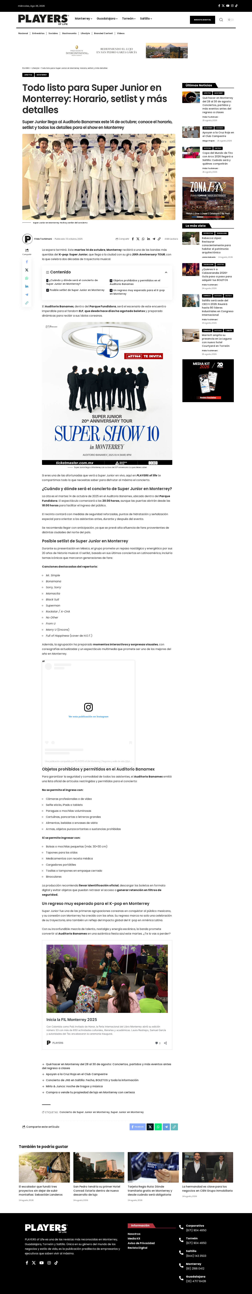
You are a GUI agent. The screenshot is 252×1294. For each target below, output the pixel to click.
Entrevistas (208, 233)
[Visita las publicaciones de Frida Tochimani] (27, 239)
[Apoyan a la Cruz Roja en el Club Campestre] (191, 132)
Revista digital (202, 19)
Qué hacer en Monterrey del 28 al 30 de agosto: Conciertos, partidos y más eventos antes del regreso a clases (106, 1066)
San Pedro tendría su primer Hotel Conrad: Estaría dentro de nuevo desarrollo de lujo (96, 1190)
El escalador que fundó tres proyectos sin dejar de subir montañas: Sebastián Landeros (41, 1190)
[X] (223, 5)
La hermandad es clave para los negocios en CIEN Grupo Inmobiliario (207, 1189)
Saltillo (218, 148)
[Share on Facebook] (132, 239)
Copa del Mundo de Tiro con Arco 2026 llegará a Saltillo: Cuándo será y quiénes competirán (217, 158)
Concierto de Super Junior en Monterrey (84, 1112)
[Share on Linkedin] (148, 239)
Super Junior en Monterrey (127, 1112)
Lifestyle (28, 75)
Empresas (207, 296)
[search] (221, 20)
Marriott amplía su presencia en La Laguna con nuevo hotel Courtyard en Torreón (217, 340)
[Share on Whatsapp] (143, 239)
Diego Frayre (208, 140)
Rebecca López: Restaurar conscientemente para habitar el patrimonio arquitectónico (216, 245)
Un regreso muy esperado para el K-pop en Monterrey (137, 292)
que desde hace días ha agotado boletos (115, 311)
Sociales (219, 128)
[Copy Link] (159, 239)
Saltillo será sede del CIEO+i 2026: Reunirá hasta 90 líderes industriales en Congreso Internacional (217, 308)
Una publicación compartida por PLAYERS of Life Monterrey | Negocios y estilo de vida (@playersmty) (92, 761)
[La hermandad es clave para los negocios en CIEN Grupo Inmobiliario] (207, 1167)
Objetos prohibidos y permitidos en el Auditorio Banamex (135, 282)
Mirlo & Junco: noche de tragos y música (74, 1086)
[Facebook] (219, 5)
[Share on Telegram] (154, 239)
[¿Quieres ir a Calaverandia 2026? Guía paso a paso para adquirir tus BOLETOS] (190, 269)
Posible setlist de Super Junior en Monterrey (77, 290)
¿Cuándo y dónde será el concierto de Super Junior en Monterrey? (72, 282)
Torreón (228, 331)
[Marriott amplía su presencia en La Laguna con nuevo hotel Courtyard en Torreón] (190, 335)
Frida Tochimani (43, 238)
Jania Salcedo (209, 257)
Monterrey (42, 75)
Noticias (207, 148)
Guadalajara (222, 233)
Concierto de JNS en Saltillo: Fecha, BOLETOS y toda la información (92, 1080)
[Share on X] (138, 239)
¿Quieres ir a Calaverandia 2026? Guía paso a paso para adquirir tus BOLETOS (217, 275)
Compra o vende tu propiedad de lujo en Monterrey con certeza (90, 1092)
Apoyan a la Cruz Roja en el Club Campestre (76, 1074)
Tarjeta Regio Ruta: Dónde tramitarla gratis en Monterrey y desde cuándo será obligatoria (150, 1190)
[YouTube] (227, 5)
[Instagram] (232, 5)
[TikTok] (236, 5)
